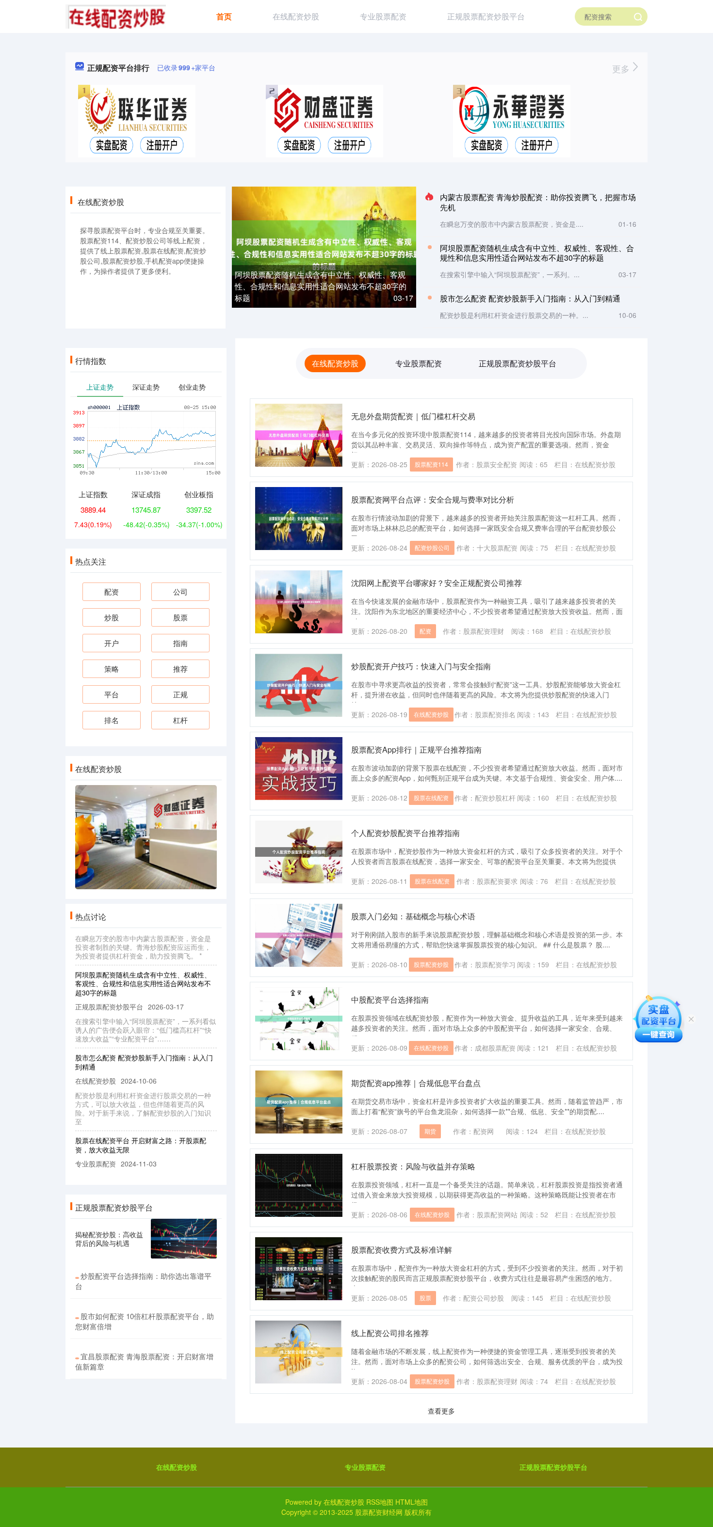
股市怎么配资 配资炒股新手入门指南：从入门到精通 (530, 298)
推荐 (180, 668)
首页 (224, 16)
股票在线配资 (431, 797)
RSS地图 (379, 1502)
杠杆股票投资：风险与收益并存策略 (413, 1166)
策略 (111, 668)
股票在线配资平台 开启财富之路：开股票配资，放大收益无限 (140, 1127)
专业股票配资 (383, 16)
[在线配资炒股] (115, 15)
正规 (180, 694)
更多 (622, 68)
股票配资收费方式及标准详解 (401, 1249)
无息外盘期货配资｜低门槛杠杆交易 (413, 416)
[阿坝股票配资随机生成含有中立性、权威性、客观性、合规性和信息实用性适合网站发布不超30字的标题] (324, 247)
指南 (180, 643)
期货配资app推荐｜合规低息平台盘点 (416, 1082)
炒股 (111, 617)
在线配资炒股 (296, 16)
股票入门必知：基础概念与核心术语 (413, 916)
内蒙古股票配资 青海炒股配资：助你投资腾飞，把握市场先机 (538, 202)
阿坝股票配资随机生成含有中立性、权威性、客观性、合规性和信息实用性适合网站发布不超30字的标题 (320, 286)
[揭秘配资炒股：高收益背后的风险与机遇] (184, 1239)
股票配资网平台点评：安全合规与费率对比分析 (432, 499)
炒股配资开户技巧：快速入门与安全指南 (421, 666)
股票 (425, 1297)
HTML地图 (411, 1502)
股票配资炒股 (431, 964)
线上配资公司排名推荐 (390, 1332)
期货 (430, 1131)
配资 (425, 631)
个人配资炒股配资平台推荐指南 (405, 832)
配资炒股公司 (432, 547)
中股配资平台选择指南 (390, 999)
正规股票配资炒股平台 (486, 16)
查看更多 (441, 1411)
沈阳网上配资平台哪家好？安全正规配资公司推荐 (436, 582)
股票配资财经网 (379, 1512)
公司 (180, 591)
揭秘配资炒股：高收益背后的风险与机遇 (109, 1238)
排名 (111, 720)
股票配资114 (431, 464)
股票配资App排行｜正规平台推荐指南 (416, 749)
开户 (111, 643)
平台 (111, 694)
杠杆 (180, 720)
